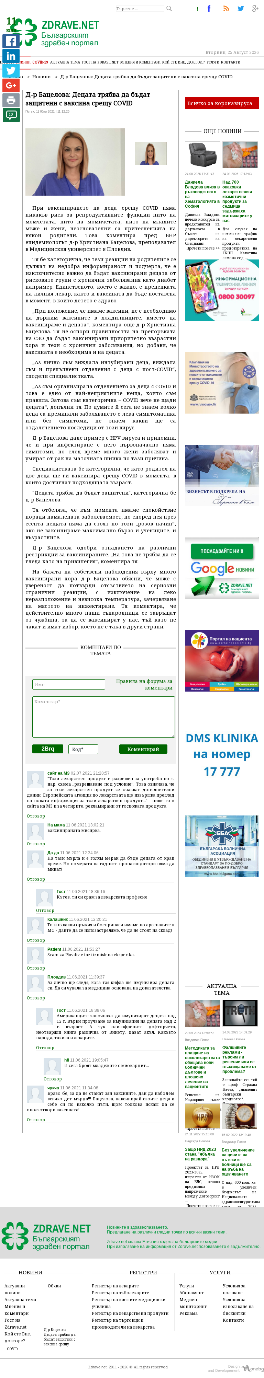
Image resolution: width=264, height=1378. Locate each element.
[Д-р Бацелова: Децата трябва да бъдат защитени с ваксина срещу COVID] (50, 33)
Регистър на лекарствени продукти (130, 1313)
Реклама (188, 1313)
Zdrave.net (97, 1367)
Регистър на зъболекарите (120, 1292)
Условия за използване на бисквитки (238, 1306)
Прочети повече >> (203, 248)
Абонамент (191, 1292)
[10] (11, 120)
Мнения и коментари (140, 62)
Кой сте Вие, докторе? (183, 62)
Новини (23, 62)
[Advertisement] (224, 942)
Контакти (230, 62)
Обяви (54, 1285)
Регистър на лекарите (115, 1285)
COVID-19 (40, 62)
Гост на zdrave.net (100, 62)
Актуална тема (65, 62)
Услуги (213, 62)
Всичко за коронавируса (219, 103)
